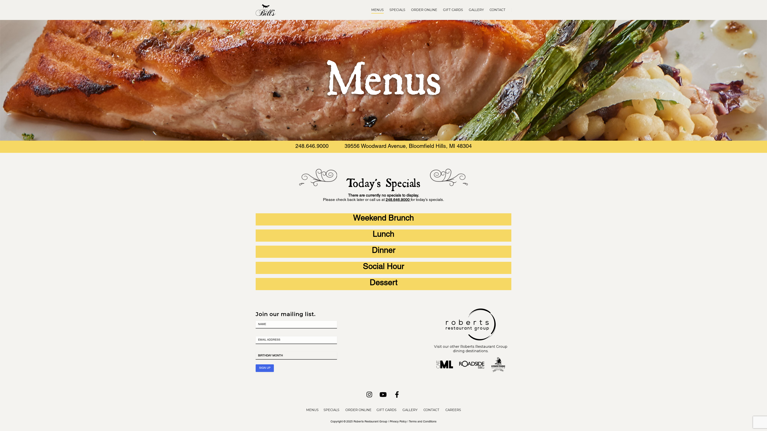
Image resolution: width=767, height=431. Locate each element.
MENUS (312, 410)
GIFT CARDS (386, 410)
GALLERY (409, 410)
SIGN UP (264, 368)
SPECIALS (331, 410)
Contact (498, 10)
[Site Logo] (266, 10)
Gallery (476, 10)
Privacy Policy (398, 421)
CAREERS (453, 410)
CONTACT (431, 410)
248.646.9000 (312, 146)
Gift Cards (453, 10)
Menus (377, 10)
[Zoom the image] (471, 310)
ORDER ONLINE (358, 410)
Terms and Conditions (422, 421)
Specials (397, 10)
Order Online (424, 10)
